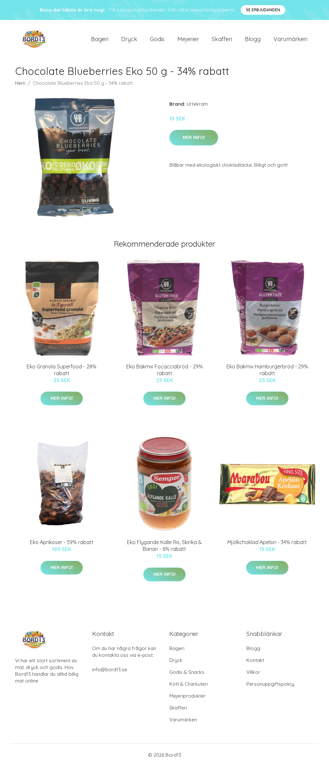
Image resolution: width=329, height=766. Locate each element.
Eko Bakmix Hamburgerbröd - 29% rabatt (267, 369)
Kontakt (255, 660)
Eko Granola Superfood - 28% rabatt (61, 369)
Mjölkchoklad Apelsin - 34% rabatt (267, 542)
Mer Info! (193, 137)
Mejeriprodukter (187, 696)
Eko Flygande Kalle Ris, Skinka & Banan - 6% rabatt (164, 545)
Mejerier (188, 39)
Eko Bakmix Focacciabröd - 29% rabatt (164, 369)
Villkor (253, 672)
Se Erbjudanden (263, 9)
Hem (20, 83)
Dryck (129, 39)
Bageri (99, 39)
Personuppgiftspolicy (270, 684)
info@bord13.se (109, 669)
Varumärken (290, 39)
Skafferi (222, 39)
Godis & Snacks (186, 672)
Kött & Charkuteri (188, 684)
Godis (157, 39)
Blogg (253, 39)
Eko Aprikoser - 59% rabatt (61, 542)
